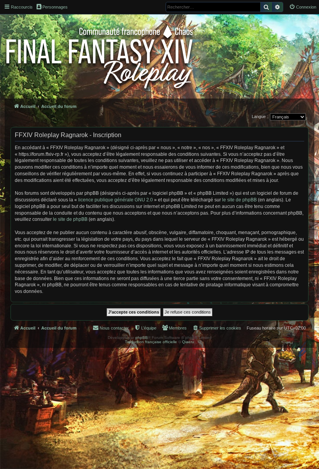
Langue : (260, 116)
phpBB (141, 337)
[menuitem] (302, 7)
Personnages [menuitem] (55, 7)
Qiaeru (188, 342)
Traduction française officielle (151, 342)
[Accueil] (100, 55)
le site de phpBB (239, 200)
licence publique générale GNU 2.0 (115, 200)
